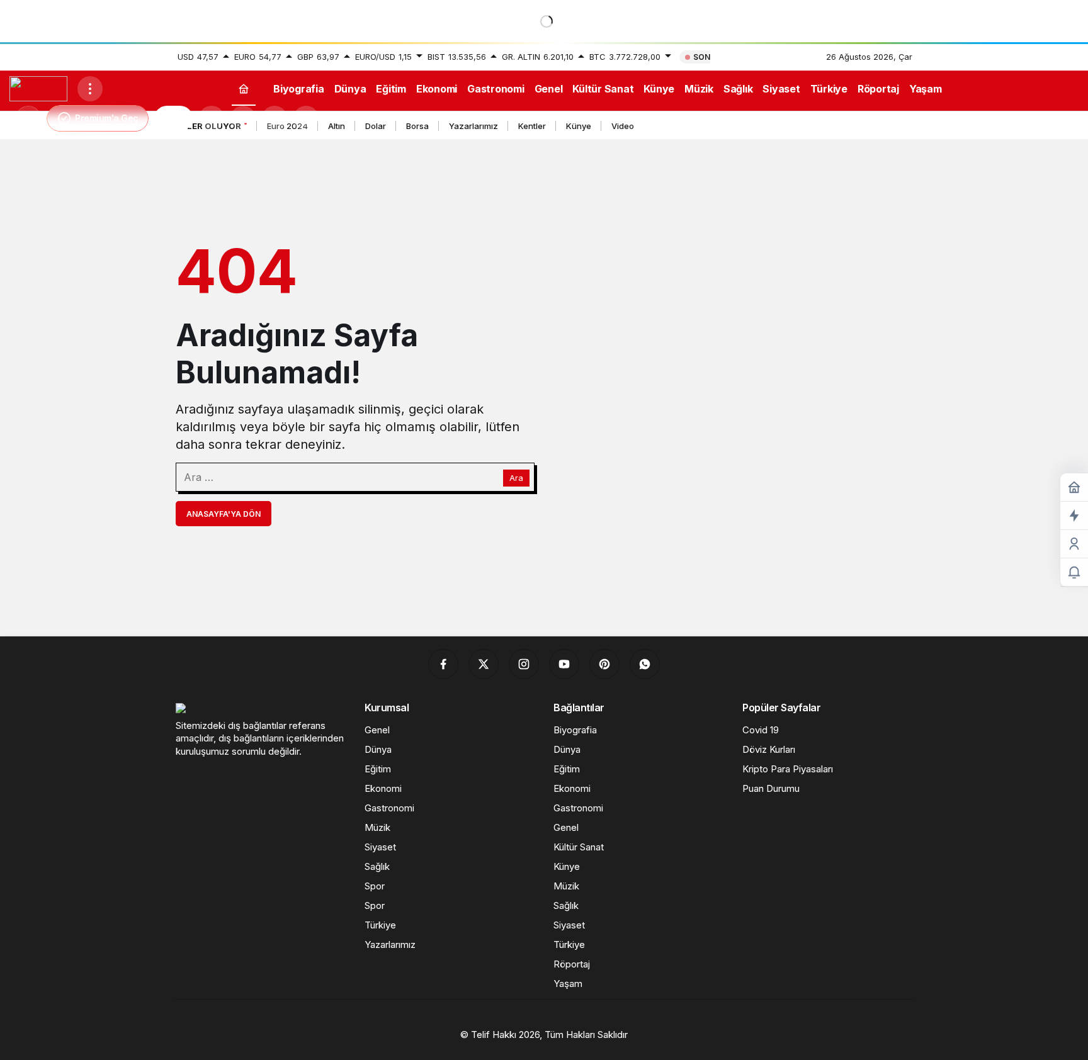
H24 (173, 118)
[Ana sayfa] (243, 88)
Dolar (375, 126)
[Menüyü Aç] (90, 88)
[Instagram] (524, 664)
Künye (578, 126)
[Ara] (211, 118)
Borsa (417, 126)
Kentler (532, 126)
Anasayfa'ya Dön (223, 514)
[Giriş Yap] (274, 118)
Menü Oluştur (770, 57)
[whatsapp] (645, 664)
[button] (243, 118)
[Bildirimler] (306, 118)
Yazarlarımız (473, 126)
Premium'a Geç (107, 118)
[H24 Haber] (38, 87)
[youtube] (564, 664)
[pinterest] (604, 664)
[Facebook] (443, 664)
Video (622, 126)
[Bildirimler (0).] (1074, 572)
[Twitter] (483, 664)
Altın (336, 126)
